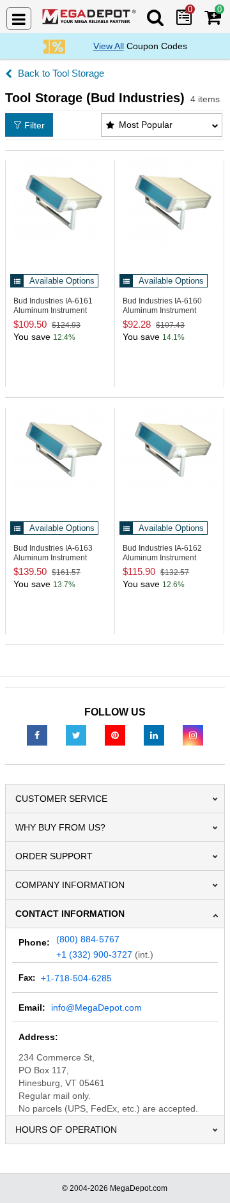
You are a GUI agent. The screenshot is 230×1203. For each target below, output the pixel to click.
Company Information (70, 885)
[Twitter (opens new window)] (76, 735)
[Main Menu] (18, 18)
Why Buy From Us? (60, 827)
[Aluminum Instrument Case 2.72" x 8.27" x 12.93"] (169, 204)
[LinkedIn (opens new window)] (154, 735)
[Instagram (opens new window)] (193, 735)
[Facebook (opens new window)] (37, 735)
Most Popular (145, 124)
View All (108, 46)
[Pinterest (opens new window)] (115, 735)
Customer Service (61, 798)
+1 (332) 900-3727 (94, 954)
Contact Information (70, 913)
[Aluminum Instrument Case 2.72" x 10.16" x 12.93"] (60, 204)
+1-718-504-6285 (76, 978)
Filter (34, 125)
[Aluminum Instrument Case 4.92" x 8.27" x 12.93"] (169, 451)
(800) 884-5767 (87, 939)
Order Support (54, 856)
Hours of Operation (66, 1129)
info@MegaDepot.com (96, 1007)
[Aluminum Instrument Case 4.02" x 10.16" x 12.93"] (60, 451)
